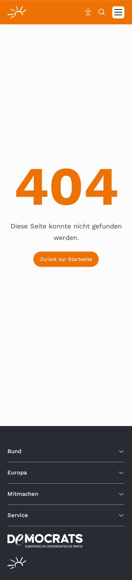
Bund (14, 451)
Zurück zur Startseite (66, 259)
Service (17, 515)
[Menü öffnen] (118, 12)
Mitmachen (22, 494)
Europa (17, 472)
